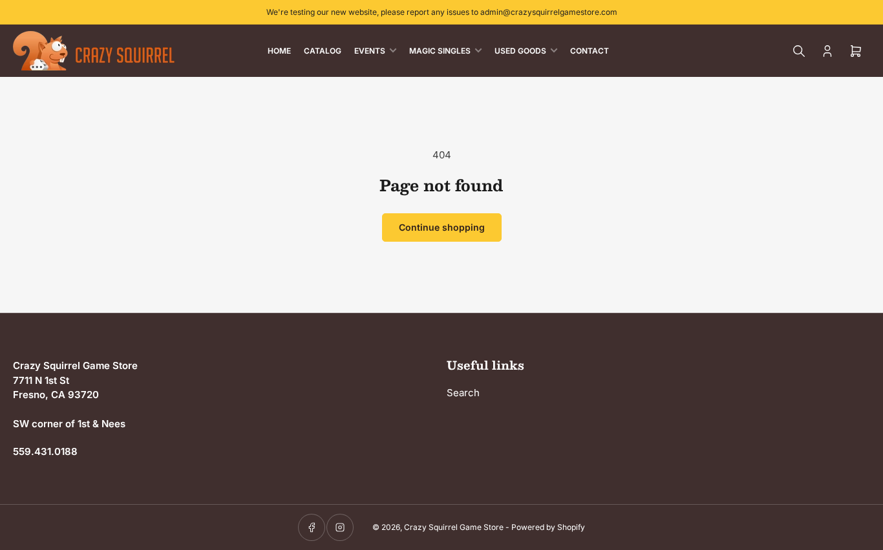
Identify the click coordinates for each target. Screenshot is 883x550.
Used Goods (520, 51)
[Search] (799, 51)
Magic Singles (440, 51)
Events (369, 51)
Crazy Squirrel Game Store (454, 527)
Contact (589, 51)
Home (279, 51)
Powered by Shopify (548, 527)
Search (463, 392)
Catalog (322, 51)
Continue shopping (442, 227)
